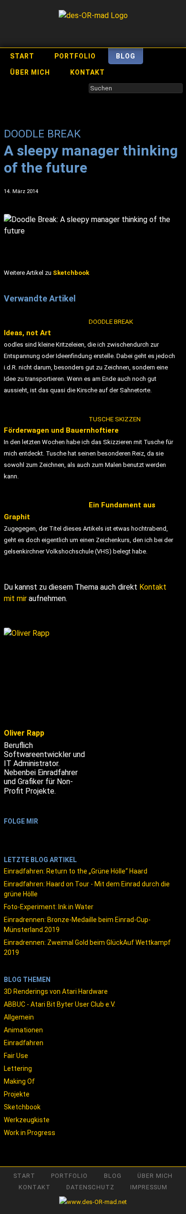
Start (22, 56)
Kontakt (87, 72)
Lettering (18, 1068)
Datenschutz (90, 1187)
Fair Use (16, 1055)
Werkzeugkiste (27, 1120)
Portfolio (75, 56)
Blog (125, 56)
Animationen (23, 1030)
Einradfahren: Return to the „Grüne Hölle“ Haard (75, 871)
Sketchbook (22, 1107)
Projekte (17, 1094)
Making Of (19, 1081)
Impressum (148, 1187)
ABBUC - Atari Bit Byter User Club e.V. (59, 1004)
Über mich (30, 72)
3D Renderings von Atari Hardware (56, 991)
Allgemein (19, 1017)
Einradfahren (23, 1043)
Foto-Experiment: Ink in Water (48, 907)
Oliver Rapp (24, 733)
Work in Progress (29, 1132)
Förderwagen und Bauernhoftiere (72, 425)
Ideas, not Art (68, 327)
